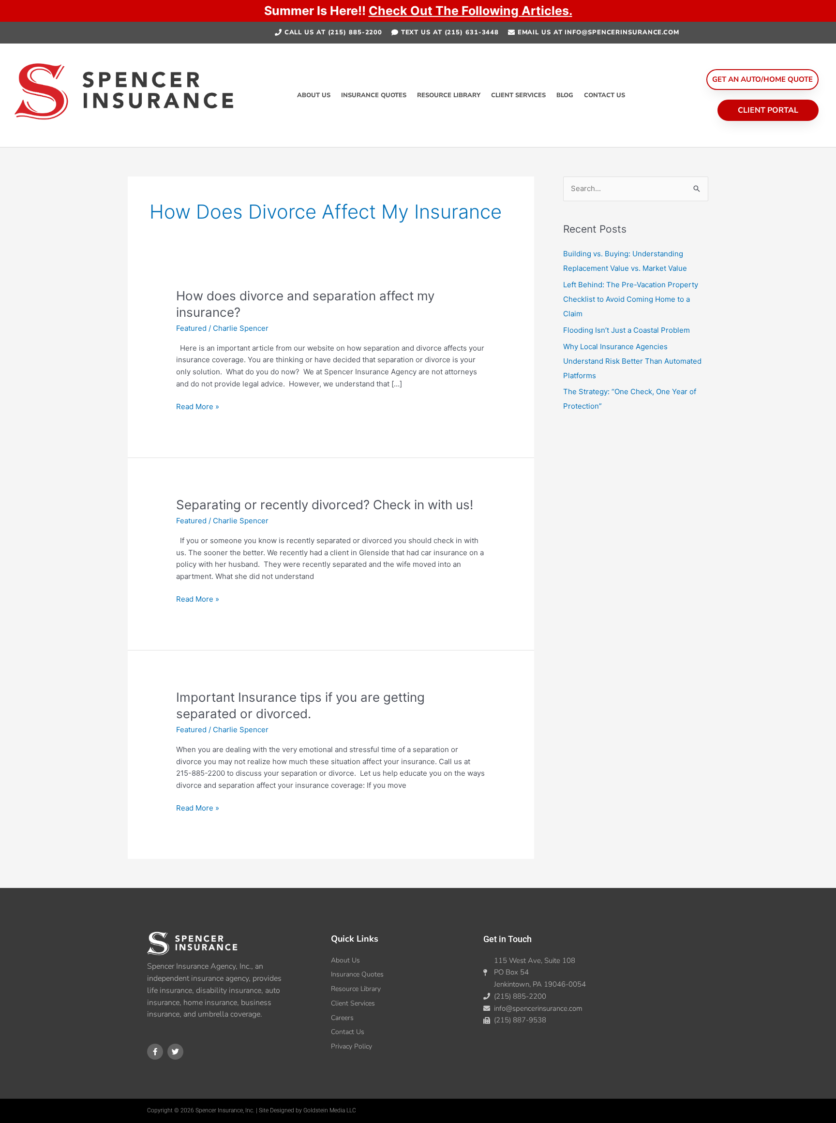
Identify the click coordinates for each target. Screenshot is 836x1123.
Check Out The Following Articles (469, 10)
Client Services (518, 95)
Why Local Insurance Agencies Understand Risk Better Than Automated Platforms (632, 361)
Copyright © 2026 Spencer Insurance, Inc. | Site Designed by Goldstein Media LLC (251, 1110)
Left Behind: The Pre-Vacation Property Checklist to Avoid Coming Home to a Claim (630, 299)
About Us (313, 95)
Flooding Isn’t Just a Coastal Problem (626, 330)
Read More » (197, 406)
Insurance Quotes (373, 95)
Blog (564, 95)
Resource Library (448, 95)
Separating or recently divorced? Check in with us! (324, 504)
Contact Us (604, 95)
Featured (191, 328)
